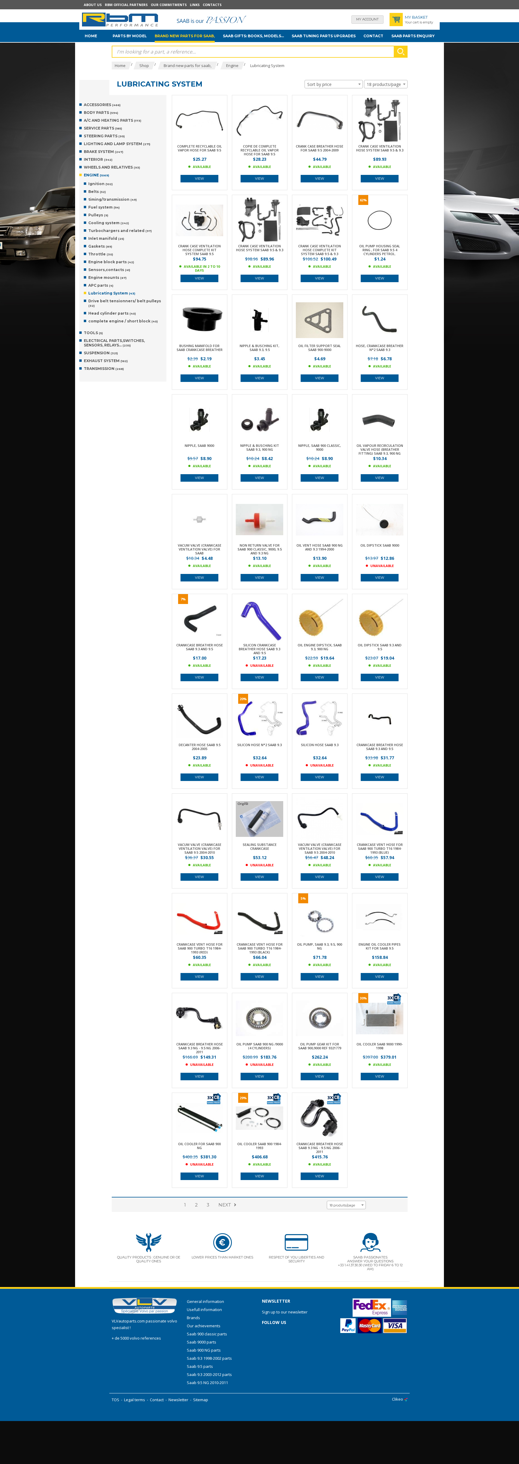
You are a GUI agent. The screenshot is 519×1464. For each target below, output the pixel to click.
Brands (193, 1317)
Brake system (103, 151)
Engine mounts (107, 277)
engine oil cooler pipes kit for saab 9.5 (380, 946)
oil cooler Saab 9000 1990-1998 (380, 1046)
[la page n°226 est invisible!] (393, 998)
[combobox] (334, 84)
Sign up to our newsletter (285, 1312)
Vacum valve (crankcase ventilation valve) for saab (199, 549)
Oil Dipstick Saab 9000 (379, 545)
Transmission (104, 368)
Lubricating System (111, 293)
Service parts (103, 128)
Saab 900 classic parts (207, 1334)
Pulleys (98, 215)
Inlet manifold (106, 238)
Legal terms (134, 1399)
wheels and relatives (112, 167)
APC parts (100, 285)
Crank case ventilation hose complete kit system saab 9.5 (199, 250)
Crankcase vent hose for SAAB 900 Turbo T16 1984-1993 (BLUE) (380, 848)
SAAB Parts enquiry (413, 36)
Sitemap (200, 1399)
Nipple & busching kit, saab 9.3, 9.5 (259, 348)
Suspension (101, 353)
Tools (93, 333)
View (199, 178)
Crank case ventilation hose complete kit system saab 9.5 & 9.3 (319, 250)
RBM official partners (126, 4)
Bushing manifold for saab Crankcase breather (200, 348)
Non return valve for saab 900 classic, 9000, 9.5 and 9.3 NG (260, 549)
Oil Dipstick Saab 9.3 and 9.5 (380, 647)
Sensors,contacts (109, 269)
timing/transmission (112, 199)
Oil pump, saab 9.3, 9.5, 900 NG (319, 946)
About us (93, 4)
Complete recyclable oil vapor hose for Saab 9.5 (199, 148)
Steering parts (104, 136)
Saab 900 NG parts (204, 1350)
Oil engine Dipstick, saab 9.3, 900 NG (320, 647)
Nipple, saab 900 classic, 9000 (319, 447)
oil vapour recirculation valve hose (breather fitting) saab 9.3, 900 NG (380, 449)
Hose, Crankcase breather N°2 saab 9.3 (379, 348)
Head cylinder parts (112, 313)
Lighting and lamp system (117, 144)
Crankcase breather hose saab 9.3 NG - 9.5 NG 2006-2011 (199, 1048)
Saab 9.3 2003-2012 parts (209, 1374)
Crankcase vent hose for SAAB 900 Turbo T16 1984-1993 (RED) (200, 948)
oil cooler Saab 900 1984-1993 (259, 1146)
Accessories (102, 104)
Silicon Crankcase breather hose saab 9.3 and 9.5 (259, 649)
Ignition (100, 183)
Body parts (101, 112)
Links (195, 4)
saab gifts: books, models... (253, 36)
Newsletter (178, 1399)
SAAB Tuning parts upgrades (324, 36)
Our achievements (203, 1325)
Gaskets (100, 246)
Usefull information (204, 1309)
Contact (373, 36)
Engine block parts (111, 262)
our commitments (169, 4)
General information (205, 1301)
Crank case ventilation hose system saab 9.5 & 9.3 (379, 148)
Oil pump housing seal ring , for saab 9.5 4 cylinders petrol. (379, 250)
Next (224, 1205)
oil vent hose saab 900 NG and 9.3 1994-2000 (319, 547)
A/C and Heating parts (112, 120)
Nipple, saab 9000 (199, 445)
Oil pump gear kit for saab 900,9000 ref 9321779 (319, 1046)
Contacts (212, 4)
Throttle (100, 254)
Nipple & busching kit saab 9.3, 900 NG (259, 447)
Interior (98, 159)
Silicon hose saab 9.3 (319, 745)
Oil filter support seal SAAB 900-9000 (319, 348)
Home (91, 36)
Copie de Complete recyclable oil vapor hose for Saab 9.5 (260, 150)
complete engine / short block (123, 321)
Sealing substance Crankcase (260, 846)
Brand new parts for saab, (185, 36)
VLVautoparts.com (128, 1321)
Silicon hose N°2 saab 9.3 (259, 745)
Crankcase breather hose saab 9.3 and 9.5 (199, 647)
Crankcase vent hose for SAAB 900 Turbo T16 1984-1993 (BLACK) (260, 948)
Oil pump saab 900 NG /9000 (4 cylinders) (259, 1046)
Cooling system (108, 223)
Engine (96, 175)
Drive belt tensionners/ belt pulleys (124, 303)
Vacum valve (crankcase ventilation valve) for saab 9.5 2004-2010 (199, 848)
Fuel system (104, 207)
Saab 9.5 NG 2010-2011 (207, 1382)
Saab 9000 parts (201, 1342)
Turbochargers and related (120, 230)
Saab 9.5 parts (200, 1366)
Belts (97, 191)
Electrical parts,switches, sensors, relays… (114, 342)
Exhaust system (106, 360)
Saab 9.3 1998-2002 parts (209, 1358)
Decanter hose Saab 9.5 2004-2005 (199, 747)
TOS (115, 1399)
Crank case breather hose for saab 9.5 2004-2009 (319, 148)
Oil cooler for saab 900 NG (199, 1146)
